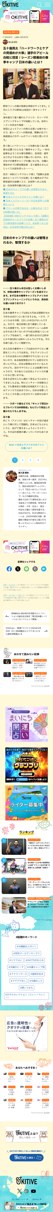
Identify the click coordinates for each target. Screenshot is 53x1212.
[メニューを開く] (47, 4)
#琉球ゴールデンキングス (26, 953)
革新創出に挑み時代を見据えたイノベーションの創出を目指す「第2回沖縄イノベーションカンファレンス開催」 (29, 616)
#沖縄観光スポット (26, 946)
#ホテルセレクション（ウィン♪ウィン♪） (25, 996)
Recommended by (37, 686)
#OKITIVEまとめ (35, 960)
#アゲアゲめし (18, 981)
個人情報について (19, 1199)
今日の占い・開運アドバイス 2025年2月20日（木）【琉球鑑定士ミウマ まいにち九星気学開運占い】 (23, 631)
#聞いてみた (26, 988)
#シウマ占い (15, 960)
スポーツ (21, 595)
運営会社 (35, 1199)
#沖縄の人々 (35, 981)
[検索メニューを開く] (40, 5)
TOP (5, 585)
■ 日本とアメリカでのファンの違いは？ (23, 197)
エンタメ (12, 585)
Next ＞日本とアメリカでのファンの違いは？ (26, 446)
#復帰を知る (36, 974)
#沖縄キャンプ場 (36, 967)
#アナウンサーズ (18, 974)
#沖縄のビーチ (16, 967)
